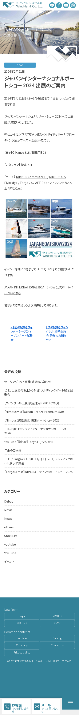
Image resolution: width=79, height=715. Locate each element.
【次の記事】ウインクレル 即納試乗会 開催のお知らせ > (57, 333)
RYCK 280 (15, 188)
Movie (8, 510)
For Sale (22, 638)
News (8, 518)
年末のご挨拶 (12, 450)
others (9, 527)
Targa (22, 616)
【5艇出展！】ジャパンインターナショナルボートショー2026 (36, 431)
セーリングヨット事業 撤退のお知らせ (27, 382)
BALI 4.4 (26, 164)
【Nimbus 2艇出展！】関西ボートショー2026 (31, 420)
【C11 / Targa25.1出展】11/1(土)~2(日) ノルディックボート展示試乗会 (38, 461)
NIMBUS (57, 616)
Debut (8, 501)
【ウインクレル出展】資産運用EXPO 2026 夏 (31, 403)
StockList (10, 536)
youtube (10, 544)
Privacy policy (21, 652)
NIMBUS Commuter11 (31, 177)
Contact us (57, 645)
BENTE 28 (39, 152)
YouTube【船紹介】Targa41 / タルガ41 (29, 442)
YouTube (10, 553)
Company (22, 645)
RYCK (57, 623)
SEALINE (22, 623)
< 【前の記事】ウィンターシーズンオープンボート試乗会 (22, 333)
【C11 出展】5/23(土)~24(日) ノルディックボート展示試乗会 (38, 392)
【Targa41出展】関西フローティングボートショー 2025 (38, 472)
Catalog (57, 638)
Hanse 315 (22, 152)
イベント (9, 561)
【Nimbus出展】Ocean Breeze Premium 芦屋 (34, 412)
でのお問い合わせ (20, 707)
